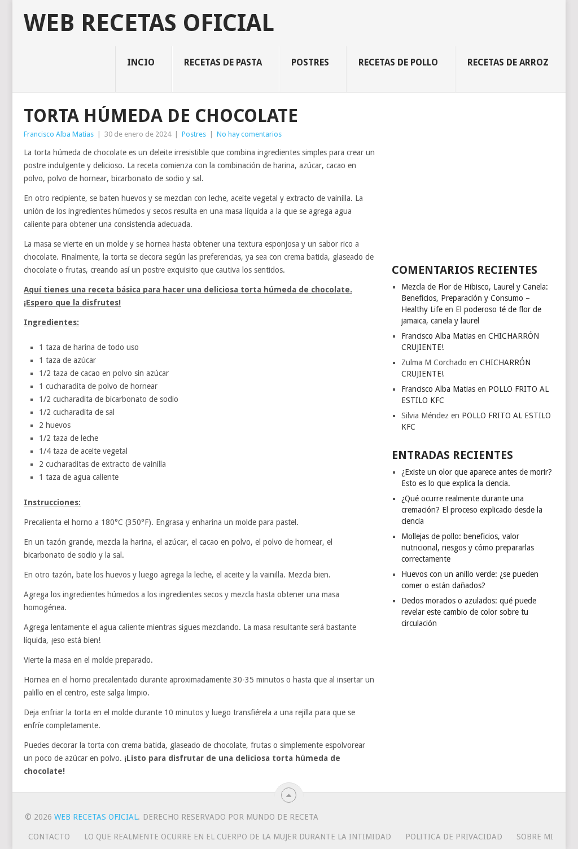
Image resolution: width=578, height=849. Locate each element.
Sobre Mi (534, 836)
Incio (141, 62)
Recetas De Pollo (398, 62)
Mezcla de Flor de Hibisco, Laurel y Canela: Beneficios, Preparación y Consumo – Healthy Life (474, 298)
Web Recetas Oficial (149, 23)
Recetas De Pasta (223, 62)
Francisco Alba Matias (59, 134)
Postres (310, 62)
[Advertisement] (473, 176)
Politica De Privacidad (453, 836)
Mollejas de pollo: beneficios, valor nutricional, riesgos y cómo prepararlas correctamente (467, 547)
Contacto (49, 836)
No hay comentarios (249, 134)
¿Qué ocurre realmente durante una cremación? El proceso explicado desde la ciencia (471, 510)
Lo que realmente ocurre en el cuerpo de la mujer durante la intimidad (237, 836)
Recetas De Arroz (508, 62)
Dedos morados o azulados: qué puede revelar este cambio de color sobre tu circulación (468, 612)
